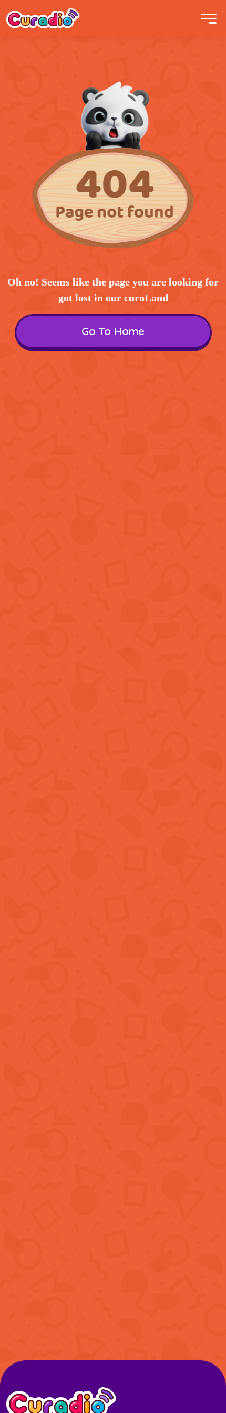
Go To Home (113, 331)
